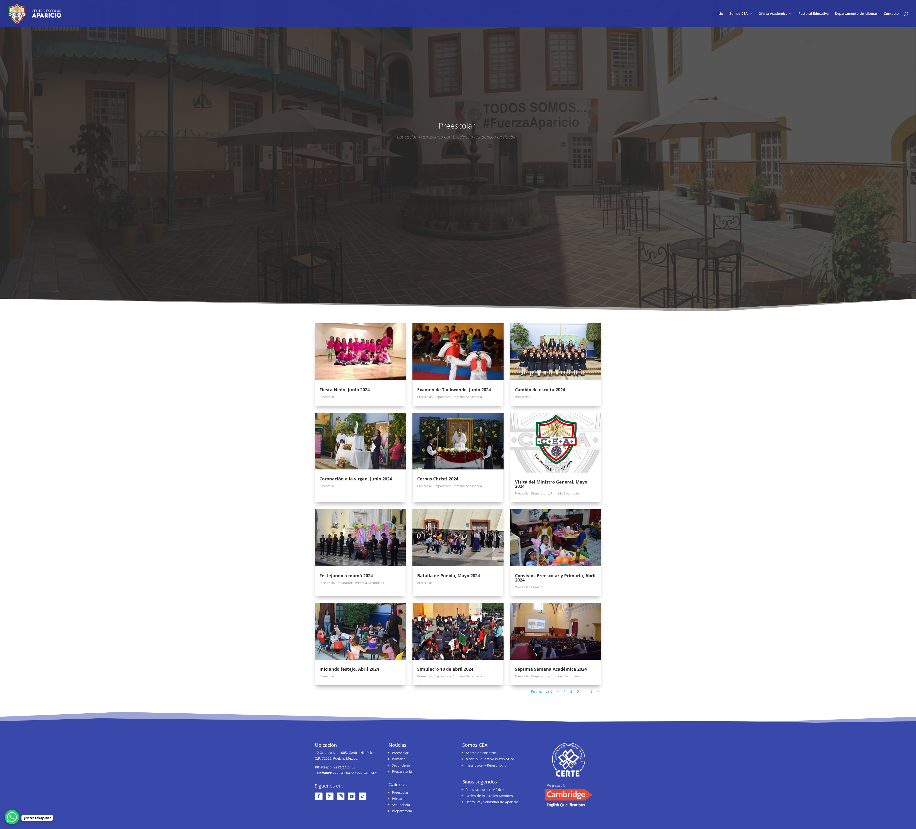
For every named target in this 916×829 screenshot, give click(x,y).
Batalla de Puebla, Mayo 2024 (448, 575)
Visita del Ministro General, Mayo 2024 (551, 484)
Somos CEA (738, 14)
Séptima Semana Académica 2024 (551, 669)
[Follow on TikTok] (362, 796)
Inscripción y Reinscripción (487, 765)
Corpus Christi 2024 (437, 479)
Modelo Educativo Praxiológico (490, 759)
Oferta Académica (773, 14)
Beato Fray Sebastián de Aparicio (492, 802)
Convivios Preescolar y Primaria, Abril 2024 (555, 578)
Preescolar (326, 397)
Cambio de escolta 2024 (540, 389)
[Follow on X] (329, 796)
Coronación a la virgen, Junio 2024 (355, 479)
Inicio (718, 14)
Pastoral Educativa (813, 14)
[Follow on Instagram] (340, 796)
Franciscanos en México (485, 789)
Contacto (891, 14)
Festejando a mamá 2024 (346, 575)
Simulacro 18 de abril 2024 (445, 669)
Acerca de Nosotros (481, 753)
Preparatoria (442, 397)
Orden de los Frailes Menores (489, 795)
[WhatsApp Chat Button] (12, 817)
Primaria (459, 397)
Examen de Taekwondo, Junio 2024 (454, 389)
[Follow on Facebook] (319, 796)
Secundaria (474, 397)
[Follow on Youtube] (351, 796)
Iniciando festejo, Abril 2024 (349, 669)
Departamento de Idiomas (856, 14)
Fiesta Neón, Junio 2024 (344, 389)
